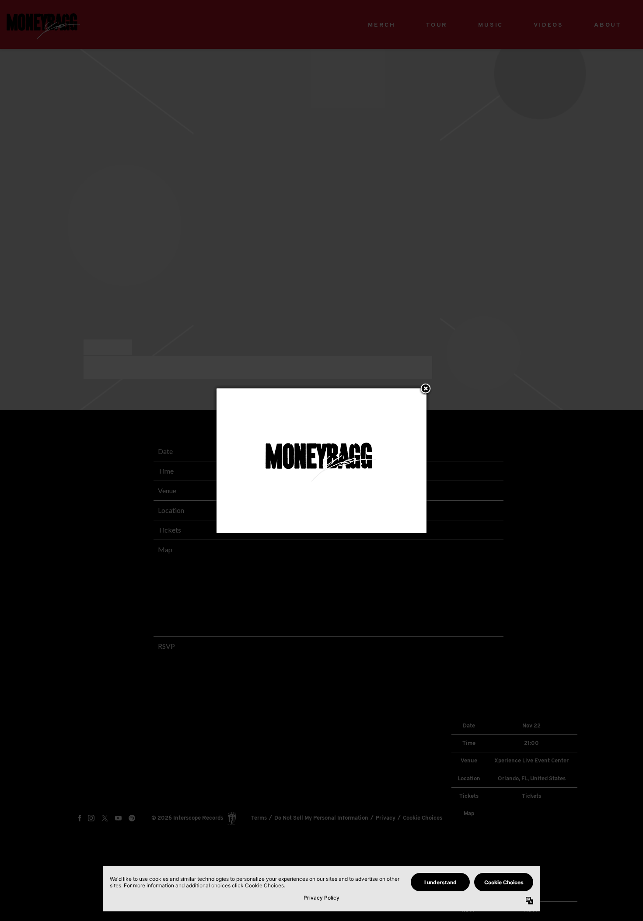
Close (425, 389)
